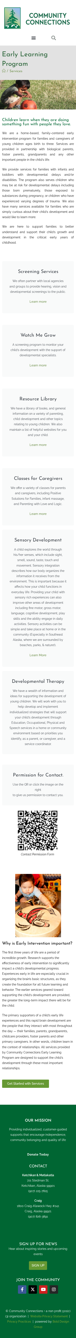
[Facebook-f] (22, 1289)
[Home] (3, 71)
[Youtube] (43, 1289)
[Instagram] (54, 1289)
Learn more (38, 302)
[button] (33, 37)
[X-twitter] (32, 1289)
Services (16, 71)
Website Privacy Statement (49, 1316)
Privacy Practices (19, 1321)
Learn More (38, 655)
